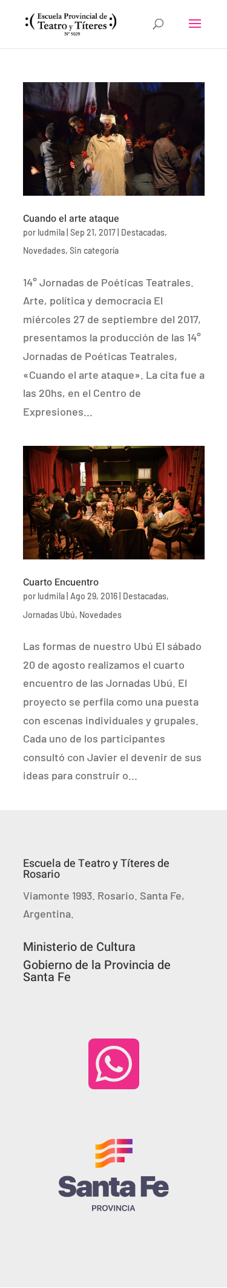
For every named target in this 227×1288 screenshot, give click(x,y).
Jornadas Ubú (49, 615)
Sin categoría (94, 250)
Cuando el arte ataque (71, 218)
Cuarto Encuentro (61, 582)
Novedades (44, 250)
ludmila (51, 232)
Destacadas (143, 232)
